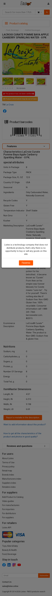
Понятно (26, 263)
